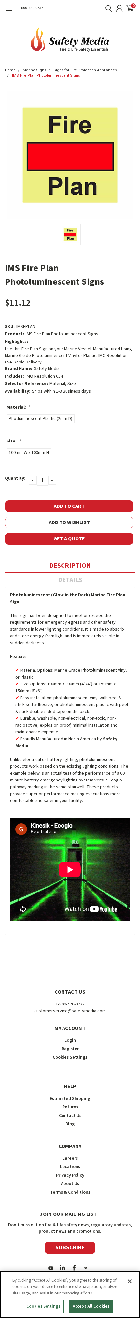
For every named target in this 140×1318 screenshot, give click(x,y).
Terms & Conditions (70, 1192)
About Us (70, 1184)
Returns (70, 1107)
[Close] (129, 1281)
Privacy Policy (70, 1175)
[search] (107, 8)
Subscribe (70, 1248)
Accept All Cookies (91, 1306)
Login (70, 1040)
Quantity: (15, 478)
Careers (70, 1158)
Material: (19, 407)
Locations (70, 1167)
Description (70, 565)
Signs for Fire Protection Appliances (85, 70)
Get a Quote (69, 538)
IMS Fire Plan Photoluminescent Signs (46, 75)
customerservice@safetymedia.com (70, 1011)
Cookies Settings (43, 1306)
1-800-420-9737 (30, 8)
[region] (70, 1294)
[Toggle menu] (9, 11)
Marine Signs (34, 70)
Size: (14, 441)
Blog (70, 1124)
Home (10, 70)
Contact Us (70, 1115)
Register (70, 1049)
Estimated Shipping (70, 1098)
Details (70, 580)
